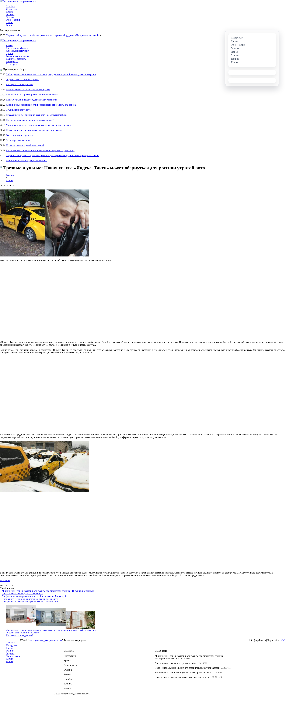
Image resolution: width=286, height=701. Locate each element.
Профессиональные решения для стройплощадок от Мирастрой (34, 596)
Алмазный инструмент (17, 51)
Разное (9, 25)
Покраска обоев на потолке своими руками (28, 89)
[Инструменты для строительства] (18, 1)
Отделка (10, 17)
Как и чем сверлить (16, 59)
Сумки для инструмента (18, 110)
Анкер (9, 45)
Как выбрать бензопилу (18, 140)
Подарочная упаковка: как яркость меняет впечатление (30, 601)
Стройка (10, 6)
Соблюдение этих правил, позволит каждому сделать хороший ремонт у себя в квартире (51, 74)
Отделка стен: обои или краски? (22, 79)
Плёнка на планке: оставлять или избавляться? (29, 120)
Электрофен (12, 61)
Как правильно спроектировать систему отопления (32, 94)
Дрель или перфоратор (17, 48)
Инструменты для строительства (45, 640)
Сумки (9, 53)
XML (283, 640)
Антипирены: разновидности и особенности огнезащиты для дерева (41, 104)
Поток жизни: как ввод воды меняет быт (26, 160)
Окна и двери (13, 19)
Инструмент (12, 9)
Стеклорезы (12, 64)
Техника (10, 14)
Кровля (9, 11)
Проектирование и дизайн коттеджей (25, 145)
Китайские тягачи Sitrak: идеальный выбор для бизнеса (30, 599)
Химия (9, 22)
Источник (5, 580)
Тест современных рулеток (19, 135)
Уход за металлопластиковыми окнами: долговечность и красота (39, 125)
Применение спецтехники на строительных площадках (34, 130)
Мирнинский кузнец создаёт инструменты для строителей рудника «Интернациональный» (52, 35)
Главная (10, 175)
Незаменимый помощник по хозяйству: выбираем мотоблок (36, 115)
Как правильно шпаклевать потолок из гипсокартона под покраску (40, 150)
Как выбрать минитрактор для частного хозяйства (31, 99)
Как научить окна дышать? (19, 84)
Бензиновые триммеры (17, 56)
